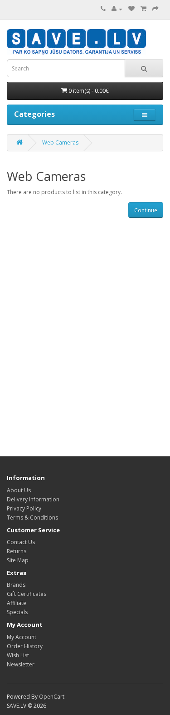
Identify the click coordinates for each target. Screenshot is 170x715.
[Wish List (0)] (131, 9)
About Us (19, 490)
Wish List (18, 655)
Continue (145, 210)
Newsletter (20, 664)
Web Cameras (60, 142)
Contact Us (21, 542)
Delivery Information (33, 499)
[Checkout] (155, 9)
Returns (16, 551)
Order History (25, 646)
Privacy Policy (24, 508)
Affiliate (16, 603)
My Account (21, 637)
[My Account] (117, 9)
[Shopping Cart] (143, 9)
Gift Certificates (26, 594)
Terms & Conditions (32, 517)
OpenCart (51, 696)
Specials (17, 612)
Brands (16, 585)
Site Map (18, 560)
